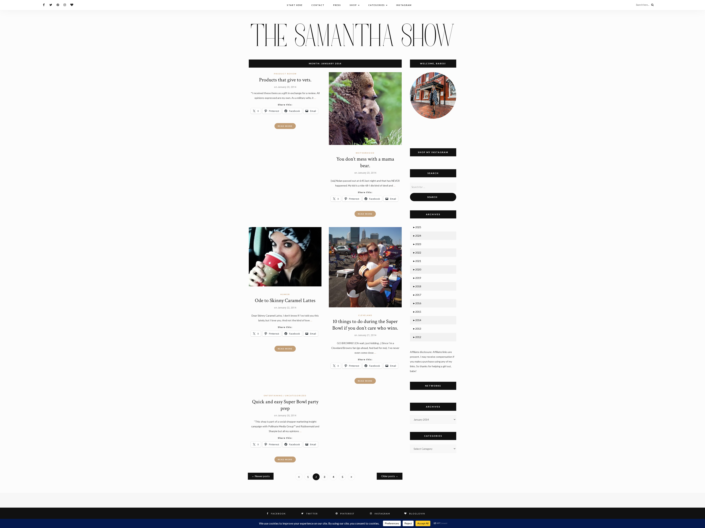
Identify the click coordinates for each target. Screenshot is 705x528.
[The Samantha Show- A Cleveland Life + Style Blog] (352, 34)
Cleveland (365, 315)
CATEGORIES (377, 5)
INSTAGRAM (404, 5)
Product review (285, 74)
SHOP (354, 5)
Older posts (389, 476)
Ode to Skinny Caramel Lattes (285, 300)
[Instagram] (64, 4)
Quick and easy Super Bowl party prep (285, 405)
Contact (317, 5)
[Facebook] (43, 4)
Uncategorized (295, 395)
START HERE (295, 5)
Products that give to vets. (285, 79)
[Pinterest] (57, 4)
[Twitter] (50, 4)
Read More (285, 126)
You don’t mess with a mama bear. (365, 162)
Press (337, 5)
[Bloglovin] (71, 4)
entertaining (273, 395)
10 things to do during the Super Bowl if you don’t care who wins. (365, 324)
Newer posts (261, 476)
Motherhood (365, 153)
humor (285, 294)
